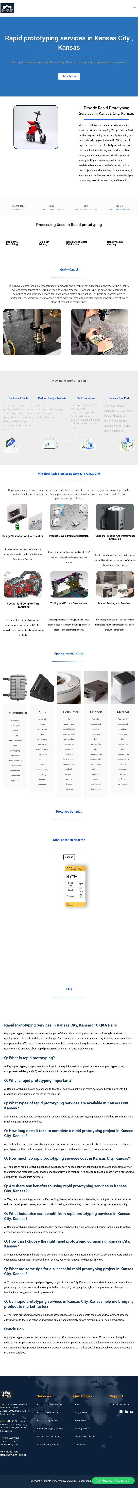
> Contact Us (79, 1444)
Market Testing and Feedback (115, 603)
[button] (113, 1480)
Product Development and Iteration (69, 535)
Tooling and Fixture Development (69, 603)
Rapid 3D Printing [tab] (44, 243)
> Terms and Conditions (84, 1436)
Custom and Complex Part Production (23, 605)
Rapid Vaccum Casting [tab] (115, 243)
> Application (79, 1420)
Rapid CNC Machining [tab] (12, 243)
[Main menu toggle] (134, 8)
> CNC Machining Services (49, 1404)
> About (77, 1404)
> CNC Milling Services (48, 1420)
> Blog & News (80, 1412)
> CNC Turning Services (48, 1412)
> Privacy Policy (81, 1428)
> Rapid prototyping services (50, 1428)
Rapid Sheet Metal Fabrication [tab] (76, 243)
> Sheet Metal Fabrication (49, 1436)
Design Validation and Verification (23, 536)
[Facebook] (121, 1411)
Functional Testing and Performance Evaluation (115, 537)
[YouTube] (131, 1411)
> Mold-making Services (48, 1444)
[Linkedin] (126, 1411)
